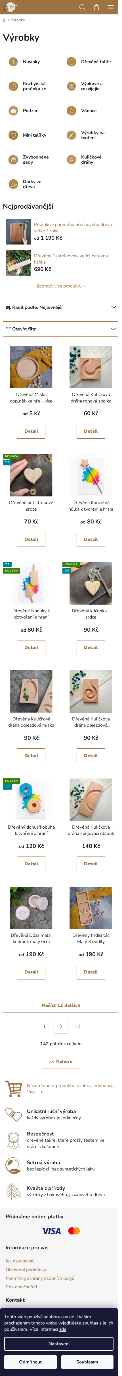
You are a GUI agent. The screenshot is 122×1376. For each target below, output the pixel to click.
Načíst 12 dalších (61, 1005)
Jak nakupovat (20, 1261)
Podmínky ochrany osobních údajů (40, 1278)
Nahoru (64, 1061)
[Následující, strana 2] (61, 1026)
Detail (31, 431)
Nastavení (59, 1344)
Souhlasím (87, 1362)
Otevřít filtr (24, 329)
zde (62, 1329)
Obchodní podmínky (26, 1270)
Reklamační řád (21, 1287)
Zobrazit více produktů (59, 286)
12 (77, 1026)
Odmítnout (30, 1362)
